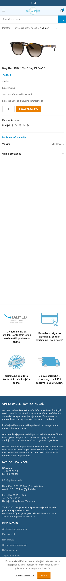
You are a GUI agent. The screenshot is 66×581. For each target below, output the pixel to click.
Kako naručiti (8, 534)
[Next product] (62, 27)
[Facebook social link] (31, 3)
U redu (44, 575)
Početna (6, 28)
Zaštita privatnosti (11, 555)
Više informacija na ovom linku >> (18, 516)
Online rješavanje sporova (14, 545)
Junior (45, 28)
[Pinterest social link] (20, 125)
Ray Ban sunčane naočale (26, 28)
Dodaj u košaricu (28, 109)
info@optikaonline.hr (12, 480)
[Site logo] (33, 10)
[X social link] (16, 125)
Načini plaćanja (9, 550)
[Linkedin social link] (24, 125)
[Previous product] (56, 27)
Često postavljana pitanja (14, 529)
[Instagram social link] (35, 3)
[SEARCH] (62, 19)
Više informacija (25, 575)
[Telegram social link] (28, 125)
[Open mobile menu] (4, 11)
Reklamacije (8, 539)
